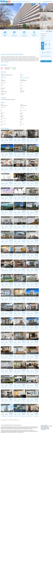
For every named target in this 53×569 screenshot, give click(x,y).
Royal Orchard (3, 77)
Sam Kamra (43, 425)
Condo (2, 83)
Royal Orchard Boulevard (24, 77)
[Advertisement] (20, 45)
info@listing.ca (43, 429)
